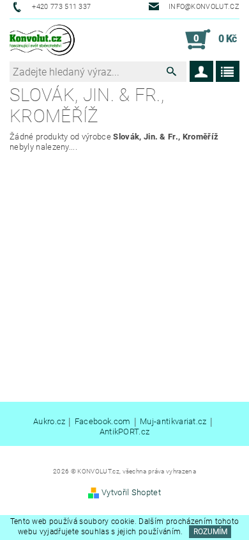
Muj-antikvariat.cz (173, 421)
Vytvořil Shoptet (131, 492)
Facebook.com (103, 421)
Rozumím (210, 531)
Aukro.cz (49, 421)
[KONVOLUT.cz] (42, 39)
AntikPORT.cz (125, 431)
